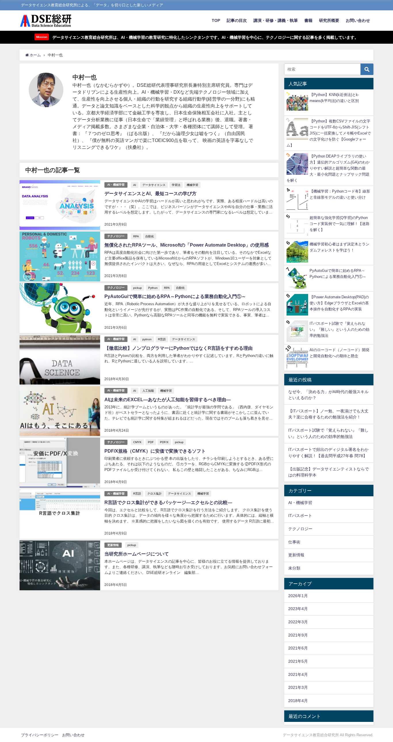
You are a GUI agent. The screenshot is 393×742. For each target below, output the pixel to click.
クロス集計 (154, 493)
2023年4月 (298, 609)
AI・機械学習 (116, 184)
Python (153, 287)
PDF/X (164, 442)
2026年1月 (298, 596)
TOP (216, 20)
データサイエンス (153, 184)
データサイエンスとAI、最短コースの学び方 (150, 193)
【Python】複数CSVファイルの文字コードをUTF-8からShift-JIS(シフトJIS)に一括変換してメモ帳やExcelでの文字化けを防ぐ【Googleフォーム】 (329, 133)
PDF (151, 442)
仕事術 (294, 542)
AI (134, 184)
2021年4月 (298, 674)
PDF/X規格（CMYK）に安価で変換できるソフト (155, 451)
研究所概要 (329, 20)
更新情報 (113, 545)
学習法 (176, 184)
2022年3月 (298, 622)
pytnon (147, 339)
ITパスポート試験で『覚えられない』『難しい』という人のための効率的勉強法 (339, 329)
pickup (137, 287)
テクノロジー (116, 236)
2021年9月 (298, 635)
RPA (136, 236)
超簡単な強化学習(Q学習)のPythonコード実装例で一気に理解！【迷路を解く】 (339, 224)
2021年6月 (298, 648)
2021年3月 (298, 687)
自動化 (149, 236)
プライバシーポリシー (39, 735)
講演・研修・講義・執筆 (275, 20)
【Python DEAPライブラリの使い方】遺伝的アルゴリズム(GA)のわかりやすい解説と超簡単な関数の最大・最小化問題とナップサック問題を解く (328, 168)
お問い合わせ (358, 20)
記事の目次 (237, 20)
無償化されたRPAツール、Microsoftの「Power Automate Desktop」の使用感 (186, 245)
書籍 (308, 20)
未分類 (294, 568)
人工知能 (148, 390)
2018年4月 (298, 701)
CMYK (137, 442)
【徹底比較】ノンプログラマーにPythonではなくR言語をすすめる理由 (178, 348)
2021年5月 (298, 661)
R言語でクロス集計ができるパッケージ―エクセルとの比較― (168, 502)
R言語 (162, 339)
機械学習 (192, 184)
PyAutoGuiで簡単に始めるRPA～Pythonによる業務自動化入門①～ (175, 296)
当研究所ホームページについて (136, 553)
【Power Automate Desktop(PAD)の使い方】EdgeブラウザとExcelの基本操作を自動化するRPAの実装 (339, 303)
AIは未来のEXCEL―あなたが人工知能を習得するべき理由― (167, 399)
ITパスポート (300, 516)
